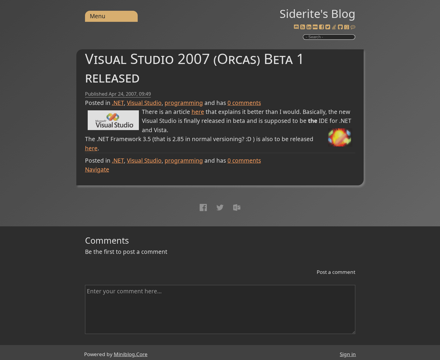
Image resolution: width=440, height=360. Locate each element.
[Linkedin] (309, 27)
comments (244, 103)
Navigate (97, 169)
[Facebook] (321, 27)
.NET (118, 103)
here (198, 112)
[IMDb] (315, 27)
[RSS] (302, 27)
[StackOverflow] (334, 27)
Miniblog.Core (131, 354)
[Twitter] (327, 27)
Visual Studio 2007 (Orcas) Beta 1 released (194, 68)
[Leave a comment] (353, 27)
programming (184, 103)
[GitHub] (340, 27)
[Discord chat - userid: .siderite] (296, 27)
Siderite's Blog (317, 13)
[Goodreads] (346, 27)
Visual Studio (144, 103)
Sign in (348, 354)
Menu (97, 16)
